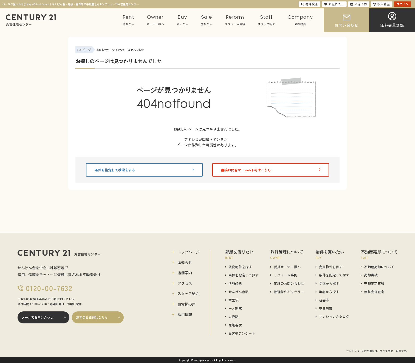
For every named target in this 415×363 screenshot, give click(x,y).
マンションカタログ (334, 317)
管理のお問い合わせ (289, 283)
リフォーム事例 (285, 275)
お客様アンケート (241, 333)
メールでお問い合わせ (37, 317)
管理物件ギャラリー (289, 292)
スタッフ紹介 (188, 293)
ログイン (402, 4)
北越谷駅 (235, 325)
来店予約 (360, 4)
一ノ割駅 (235, 308)
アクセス (184, 283)
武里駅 (233, 300)
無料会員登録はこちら (91, 317)
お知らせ (184, 262)
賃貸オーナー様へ (287, 267)
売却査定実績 (374, 283)
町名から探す (329, 292)
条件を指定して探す (243, 275)
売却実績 (371, 275)
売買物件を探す (330, 267)
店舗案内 (184, 272)
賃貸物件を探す (240, 267)
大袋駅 (233, 317)
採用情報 (184, 314)
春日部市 (325, 308)
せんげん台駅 (238, 292)
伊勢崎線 (235, 283)
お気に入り (336, 4)
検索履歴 (384, 4)
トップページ (188, 252)
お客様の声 (186, 304)
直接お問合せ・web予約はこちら (246, 169)
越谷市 (324, 300)
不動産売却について (379, 267)
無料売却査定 (374, 292)
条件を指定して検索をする (115, 169)
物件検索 (311, 4)
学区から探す (329, 283)
